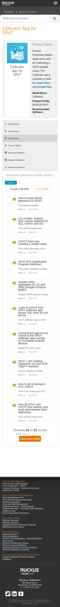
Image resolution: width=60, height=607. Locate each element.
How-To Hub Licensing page (15, 484)
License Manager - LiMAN (14, 486)
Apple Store (43, 83)
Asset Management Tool (13, 497)
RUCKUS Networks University (15, 550)
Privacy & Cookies (26, 602)
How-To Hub (8, 541)
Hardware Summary (11, 502)
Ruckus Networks (30, 580)
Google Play (44, 87)
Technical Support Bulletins (14, 545)
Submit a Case (9, 511)
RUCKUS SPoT (28, 12)
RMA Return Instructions (13, 527)
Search (11, 182)
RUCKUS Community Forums (15, 543)
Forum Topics (15, 145)
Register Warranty (10, 520)
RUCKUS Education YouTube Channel (19, 548)
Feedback (6, 559)
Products (9, 12)
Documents (13, 124)
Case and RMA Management (15, 504)
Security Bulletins (16, 152)
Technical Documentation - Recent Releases (22, 539)
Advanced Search (16, 167)
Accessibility (40, 602)
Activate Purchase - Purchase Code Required (22, 509)
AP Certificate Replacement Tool (16, 500)
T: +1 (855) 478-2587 (30, 587)
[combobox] (25, 18)
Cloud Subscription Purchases (16, 513)
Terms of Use (12, 602)
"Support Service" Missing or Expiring (19, 525)
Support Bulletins (16, 160)
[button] (54, 18)
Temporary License (11, 490)
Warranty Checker (10, 523)
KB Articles (13, 138)
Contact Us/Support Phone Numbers (18, 557)
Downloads (13, 131)
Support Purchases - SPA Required (18, 506)
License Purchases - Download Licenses (20, 488)
